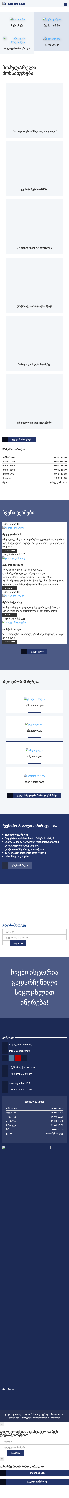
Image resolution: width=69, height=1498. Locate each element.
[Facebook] (1, 1495)
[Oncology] (34, 749)
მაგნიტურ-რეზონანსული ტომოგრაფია (34, 131)
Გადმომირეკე (20, 865)
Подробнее (9, 550)
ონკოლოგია (34, 756)
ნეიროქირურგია (34, 782)
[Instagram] (3, 1495)
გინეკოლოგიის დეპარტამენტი (35, 422)
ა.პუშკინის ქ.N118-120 (22, 1067)
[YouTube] (5, 1495)
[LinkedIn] (7, 1495)
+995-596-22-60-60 (20, 1073)
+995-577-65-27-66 (20, 1089)
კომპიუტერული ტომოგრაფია (34, 247)
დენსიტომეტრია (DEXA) (34, 189)
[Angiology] (34, 724)
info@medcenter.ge (19, 1050)
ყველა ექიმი (37, 651)
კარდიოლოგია (35, 705)
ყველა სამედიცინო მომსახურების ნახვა (37, 795)
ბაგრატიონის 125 (19, 1083)
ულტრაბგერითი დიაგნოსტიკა (34, 306)
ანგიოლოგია (34, 730)
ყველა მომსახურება (22, 439)
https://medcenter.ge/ (20, 1044)
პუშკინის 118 (37, 1472)
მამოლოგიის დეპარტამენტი (34, 364)
